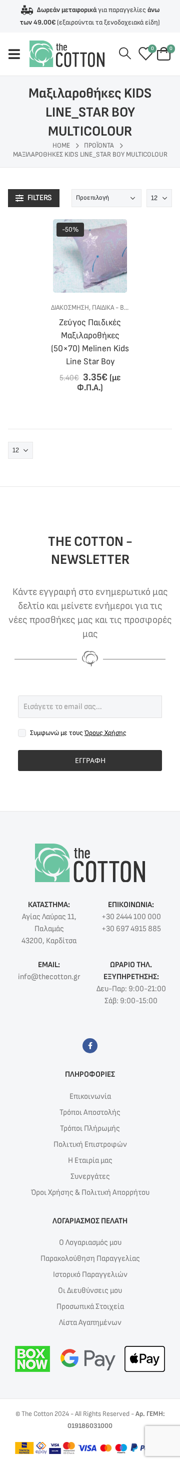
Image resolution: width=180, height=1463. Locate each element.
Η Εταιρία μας (90, 1160)
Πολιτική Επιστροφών (90, 1144)
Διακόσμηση (70, 307)
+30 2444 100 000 (131, 917)
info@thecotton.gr (49, 977)
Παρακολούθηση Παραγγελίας (90, 1258)
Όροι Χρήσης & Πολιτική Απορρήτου (90, 1192)
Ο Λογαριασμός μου (90, 1242)
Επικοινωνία (90, 1096)
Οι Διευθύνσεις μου (90, 1290)
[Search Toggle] (125, 54)
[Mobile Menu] (19, 54)
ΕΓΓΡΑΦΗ (90, 760)
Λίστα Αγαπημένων (90, 1322)
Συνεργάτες (90, 1176)
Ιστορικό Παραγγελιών (90, 1274)
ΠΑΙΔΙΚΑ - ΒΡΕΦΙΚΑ (119, 307)
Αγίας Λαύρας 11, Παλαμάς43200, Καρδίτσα (49, 929)
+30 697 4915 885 (131, 929)
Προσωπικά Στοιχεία (90, 1306)
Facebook (90, 1045)
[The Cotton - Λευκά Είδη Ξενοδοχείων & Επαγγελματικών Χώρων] (67, 54)
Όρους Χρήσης (105, 732)
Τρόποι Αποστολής (90, 1112)
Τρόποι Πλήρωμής (90, 1128)
